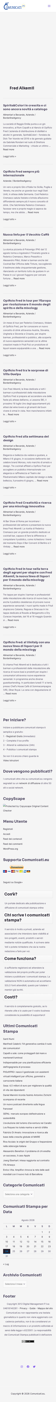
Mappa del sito (45, 1308)
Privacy (23, 1308)
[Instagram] (22, 1366)
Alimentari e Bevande (14, 114)
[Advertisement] (28, 42)
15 (42, 1241)
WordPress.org (10, 848)
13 (28, 1241)
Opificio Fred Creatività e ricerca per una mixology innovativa (27, 504)
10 (6, 1241)
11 (14, 1241)
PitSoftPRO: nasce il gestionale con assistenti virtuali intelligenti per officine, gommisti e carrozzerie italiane (26, 1076)
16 (49, 1241)
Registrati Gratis (14, 736)
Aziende (30, 114)
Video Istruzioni (11, 760)
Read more (8, 149)
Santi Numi (8, 1039)
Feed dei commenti (12, 844)
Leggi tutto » (9, 156)
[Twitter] (34, 1366)
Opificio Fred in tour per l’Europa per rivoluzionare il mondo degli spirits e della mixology (27, 304)
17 (6, 1246)
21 (35, 1246)
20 (28, 1246)
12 (21, 1241)
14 (35, 1241)
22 (42, 1246)
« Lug (6, 1264)
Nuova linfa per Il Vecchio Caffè (26, 234)
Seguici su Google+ (13, 882)
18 (14, 1246)
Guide (32, 1308)
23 (49, 1246)
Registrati (8, 829)
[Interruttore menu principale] (49, 6)
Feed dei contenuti (12, 838)
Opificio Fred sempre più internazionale (21, 173)
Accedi (6, 834)
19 (21, 1246)
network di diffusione (29, 783)
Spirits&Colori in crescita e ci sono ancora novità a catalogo (25, 107)
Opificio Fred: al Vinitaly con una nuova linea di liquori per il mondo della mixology (26, 646)
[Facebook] (28, 1366)
